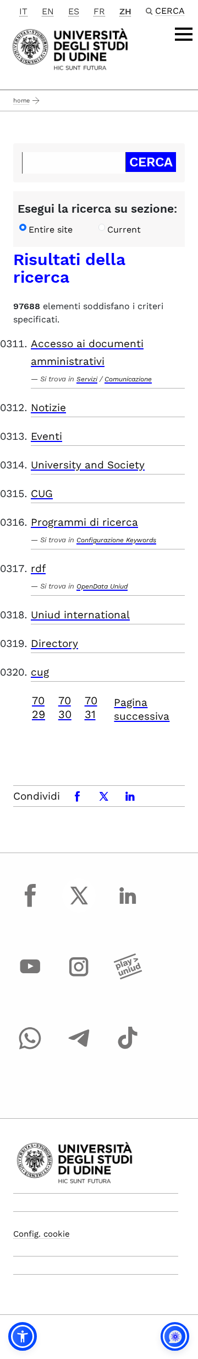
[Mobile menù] (183, 34)
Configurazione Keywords (116, 540)
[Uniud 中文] (70, 48)
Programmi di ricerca (84, 522)
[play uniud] (128, 977)
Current (124, 229)
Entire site (51, 229)
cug (40, 672)
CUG (42, 493)
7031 (91, 707)
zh (125, 11)
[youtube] (30, 977)
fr (99, 11)
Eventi (46, 436)
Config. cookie (41, 1234)
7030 (65, 707)
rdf (38, 568)
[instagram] (79, 977)
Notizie (48, 407)
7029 (38, 707)
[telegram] (79, 1048)
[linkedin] (128, 905)
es (73, 11)
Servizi (86, 379)
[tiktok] (128, 1048)
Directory (54, 643)
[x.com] (79, 905)
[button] (22, 1336)
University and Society (88, 465)
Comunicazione (128, 379)
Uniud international (80, 614)
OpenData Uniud (102, 586)
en (48, 11)
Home (21, 100)
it (23, 11)
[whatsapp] (30, 1048)
